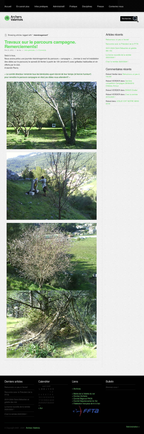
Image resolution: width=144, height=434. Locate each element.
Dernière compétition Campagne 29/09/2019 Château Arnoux (120, 83)
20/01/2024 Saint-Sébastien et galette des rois (121, 49)
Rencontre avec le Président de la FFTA (122, 43)
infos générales (29, 50)
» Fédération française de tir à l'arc (86, 403)
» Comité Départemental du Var (84, 401)
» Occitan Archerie (79, 396)
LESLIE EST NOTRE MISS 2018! (122, 102)
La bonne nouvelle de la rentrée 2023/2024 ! (118, 56)
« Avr (40, 408)
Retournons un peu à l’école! (117, 39)
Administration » (133, 426)
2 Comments (41, 50)
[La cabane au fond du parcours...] (51, 324)
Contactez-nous (116, 6)
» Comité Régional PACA (82, 398)
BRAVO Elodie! (131, 90)
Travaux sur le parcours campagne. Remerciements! (40, 44)
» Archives (76, 388)
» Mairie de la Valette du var (83, 393)
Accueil (7, 6)
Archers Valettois (33, 427)
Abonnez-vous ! (112, 387)
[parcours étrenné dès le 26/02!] (51, 186)
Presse (100, 6)
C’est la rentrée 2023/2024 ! (117, 61)
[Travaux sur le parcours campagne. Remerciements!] (51, 115)
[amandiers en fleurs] (51, 256)
